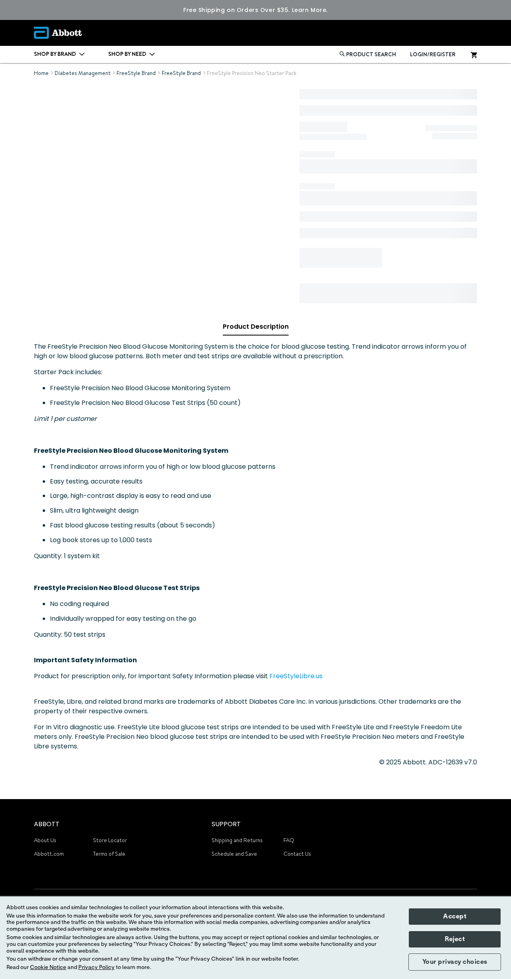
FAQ (288, 840)
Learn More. (310, 10)
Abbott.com (49, 854)
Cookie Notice (48, 967)
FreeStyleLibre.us (296, 676)
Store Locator (110, 840)
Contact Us (297, 854)
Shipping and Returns (237, 840)
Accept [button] (454, 916)
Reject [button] (455, 939)
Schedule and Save (234, 854)
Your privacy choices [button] (454, 962)
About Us (45, 840)
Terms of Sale (109, 854)
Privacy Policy (96, 967)
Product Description (256, 326)
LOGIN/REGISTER (433, 54)
